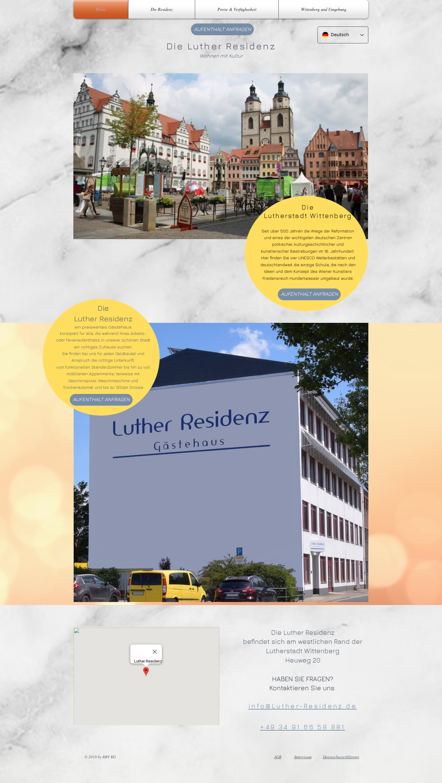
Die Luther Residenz (221, 45)
